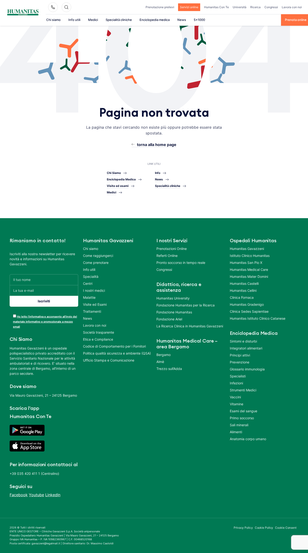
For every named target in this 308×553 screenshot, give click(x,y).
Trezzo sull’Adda (169, 369)
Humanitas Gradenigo (247, 304)
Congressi (271, 7)
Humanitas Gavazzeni (247, 249)
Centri (87, 283)
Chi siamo (53, 20)
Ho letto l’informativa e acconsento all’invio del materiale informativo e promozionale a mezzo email (45, 321)
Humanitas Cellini (243, 290)
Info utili (74, 20)
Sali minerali (239, 425)
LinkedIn (52, 494)
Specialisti (238, 376)
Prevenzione (239, 362)
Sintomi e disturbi (243, 341)
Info (157, 173)
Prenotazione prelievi (160, 7)
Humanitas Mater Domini (249, 276)
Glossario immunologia (247, 369)
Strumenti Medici (243, 390)
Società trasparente (98, 332)
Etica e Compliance (98, 339)
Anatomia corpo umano (248, 439)
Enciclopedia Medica (121, 179)
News (181, 20)
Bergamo (163, 355)
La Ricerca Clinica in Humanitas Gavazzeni (189, 326)
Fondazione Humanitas (174, 312)
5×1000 (199, 20)
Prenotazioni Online (171, 249)
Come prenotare (96, 263)
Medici (93, 20)
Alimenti (236, 432)
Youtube (36, 494)
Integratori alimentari (246, 348)
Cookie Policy (264, 527)
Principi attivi (240, 355)
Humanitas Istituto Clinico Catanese (257, 318)
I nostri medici (94, 290)
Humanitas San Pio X (246, 263)
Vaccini (235, 397)
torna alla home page (156, 144)
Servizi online (189, 7)
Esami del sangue (243, 411)
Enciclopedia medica (155, 20)
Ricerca (255, 7)
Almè (160, 362)
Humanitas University (173, 298)
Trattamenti (92, 311)
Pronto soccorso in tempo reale (180, 263)
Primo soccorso (242, 418)
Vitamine (236, 404)
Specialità (90, 276)
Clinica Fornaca (242, 297)
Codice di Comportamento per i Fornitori (114, 346)
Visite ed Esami (95, 304)
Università (239, 7)
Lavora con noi (292, 7)
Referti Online (167, 256)
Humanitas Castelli (244, 283)
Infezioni (236, 383)
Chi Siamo (114, 173)
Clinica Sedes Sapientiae (249, 311)
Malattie (89, 297)
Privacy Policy (243, 527)
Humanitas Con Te (216, 7)
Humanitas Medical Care (249, 269)
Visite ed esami (117, 186)
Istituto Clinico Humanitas (250, 256)
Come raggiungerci (98, 256)
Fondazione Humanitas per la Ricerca (185, 305)
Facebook (19, 494)
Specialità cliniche (119, 20)
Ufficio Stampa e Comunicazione (108, 360)
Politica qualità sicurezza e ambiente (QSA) (117, 353)
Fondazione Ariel (169, 319)
